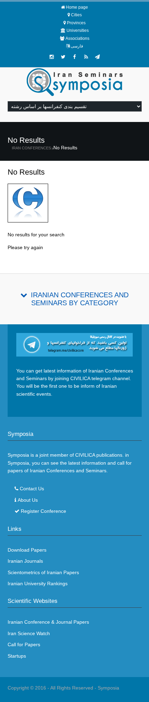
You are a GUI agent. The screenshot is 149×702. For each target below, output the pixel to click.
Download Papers (27, 550)
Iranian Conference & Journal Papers (48, 622)
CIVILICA (85, 455)
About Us (28, 500)
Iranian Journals (25, 561)
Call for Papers (24, 644)
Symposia (108, 688)
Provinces (76, 22)
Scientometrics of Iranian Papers (43, 572)
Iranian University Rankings (38, 583)
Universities (78, 30)
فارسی (77, 46)
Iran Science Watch (29, 633)
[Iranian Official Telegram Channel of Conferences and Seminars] (74, 344)
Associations (77, 38)
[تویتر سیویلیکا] (63, 57)
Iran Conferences (31, 148)
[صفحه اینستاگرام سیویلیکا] (51, 57)
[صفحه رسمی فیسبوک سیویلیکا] (74, 57)
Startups (17, 656)
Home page (77, 7)
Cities (76, 14)
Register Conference (43, 511)
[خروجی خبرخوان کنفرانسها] (86, 57)
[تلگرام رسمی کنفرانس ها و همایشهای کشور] (97, 57)
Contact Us (32, 488)
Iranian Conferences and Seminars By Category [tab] (80, 299)
